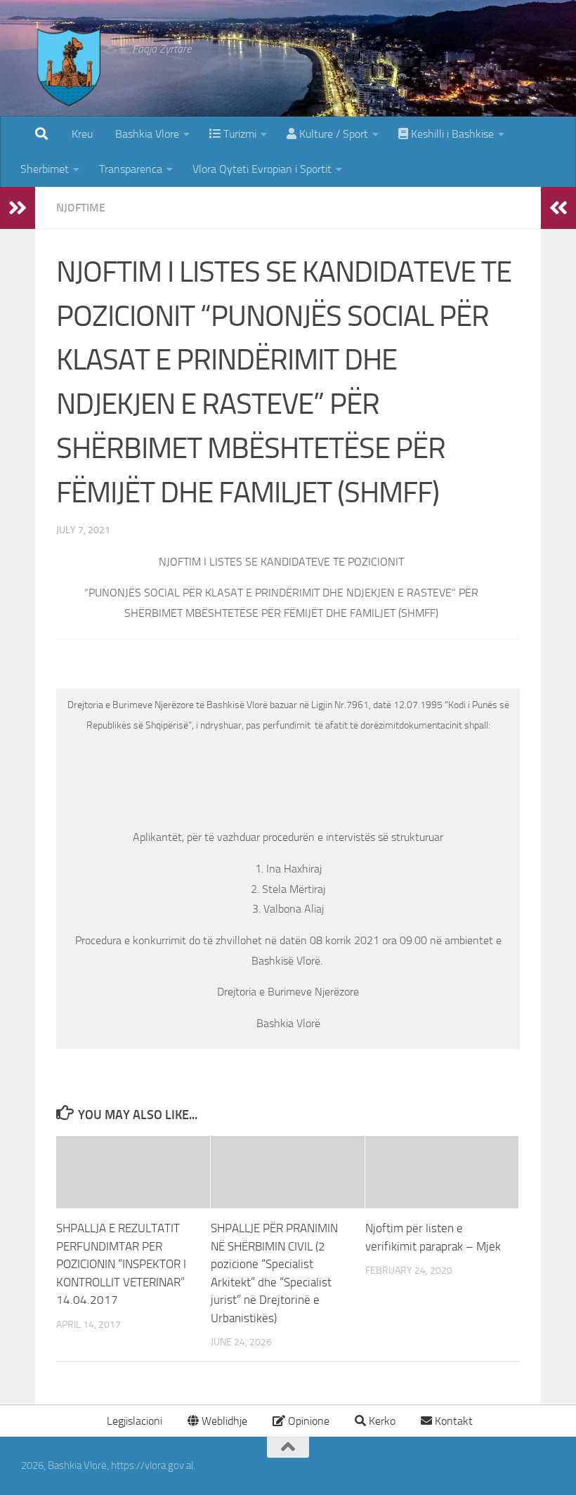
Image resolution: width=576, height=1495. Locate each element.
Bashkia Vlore (145, 134)
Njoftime (80, 207)
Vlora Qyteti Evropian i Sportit (262, 169)
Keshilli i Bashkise (451, 134)
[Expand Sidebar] (17, 208)
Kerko (380, 1421)
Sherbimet (44, 169)
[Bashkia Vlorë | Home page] (69, 80)
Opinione (307, 1421)
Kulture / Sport (332, 134)
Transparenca (130, 169)
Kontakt (452, 1421)
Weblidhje (223, 1421)
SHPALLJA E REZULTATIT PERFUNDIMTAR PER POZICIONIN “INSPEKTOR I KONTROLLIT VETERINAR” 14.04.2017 (121, 1264)
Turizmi (238, 134)
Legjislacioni (133, 1421)
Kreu (82, 134)
